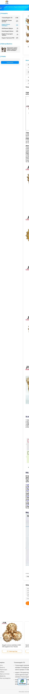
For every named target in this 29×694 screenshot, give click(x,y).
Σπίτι (1, 665)
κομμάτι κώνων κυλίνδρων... (10, 25)
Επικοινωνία (10, 62)
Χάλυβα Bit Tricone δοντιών (10, 21)
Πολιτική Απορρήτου (5, 678)
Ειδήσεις (2, 671)
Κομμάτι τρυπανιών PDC (10, 38)
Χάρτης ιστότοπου (4, 674)
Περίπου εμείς (3, 669)
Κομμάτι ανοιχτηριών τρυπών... (10, 34)
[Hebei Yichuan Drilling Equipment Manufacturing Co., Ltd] (7, 2)
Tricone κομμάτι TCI (10, 17)
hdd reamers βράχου (10, 28)
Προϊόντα (2, 667)
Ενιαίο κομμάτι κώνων (10, 31)
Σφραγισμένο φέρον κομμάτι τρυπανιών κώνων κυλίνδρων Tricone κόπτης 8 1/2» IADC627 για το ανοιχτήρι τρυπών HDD (13, 49)
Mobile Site (2, 676)
